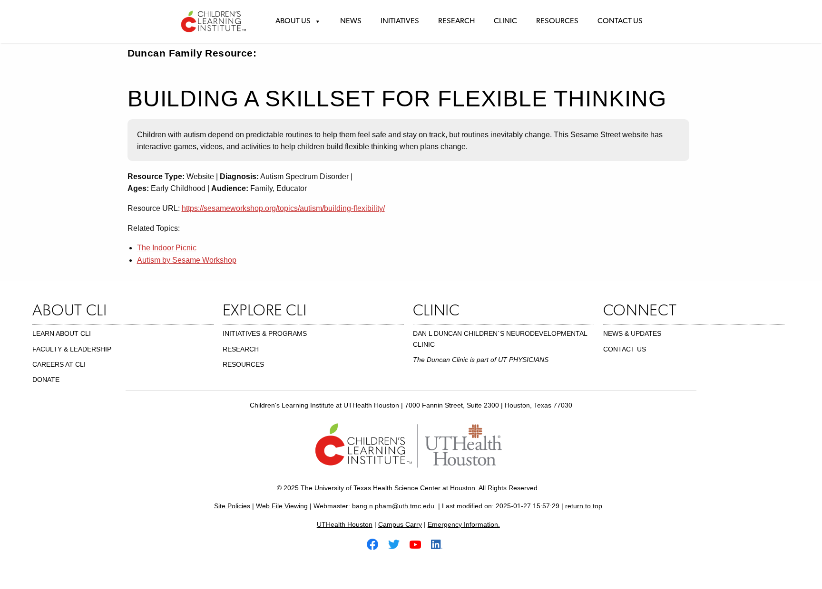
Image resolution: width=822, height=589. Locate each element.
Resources (557, 21)
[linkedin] (440, 544)
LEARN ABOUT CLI (61, 333)
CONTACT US (624, 349)
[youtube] (419, 544)
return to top (583, 506)
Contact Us (620, 21)
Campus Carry (400, 524)
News (351, 21)
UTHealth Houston (344, 524)
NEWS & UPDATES (632, 333)
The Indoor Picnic (166, 248)
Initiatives (400, 21)
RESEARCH (241, 349)
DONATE (45, 379)
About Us (293, 21)
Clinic (505, 21)
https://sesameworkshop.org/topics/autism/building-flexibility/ (283, 208)
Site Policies (232, 506)
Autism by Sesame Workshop (186, 260)
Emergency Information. (464, 524)
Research (456, 21)
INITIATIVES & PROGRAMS (265, 333)
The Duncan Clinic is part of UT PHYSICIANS (480, 359)
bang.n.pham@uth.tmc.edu (393, 506)
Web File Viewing (282, 506)
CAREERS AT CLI (59, 364)
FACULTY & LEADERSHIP (71, 349)
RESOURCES (243, 364)
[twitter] (397, 544)
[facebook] (376, 544)
